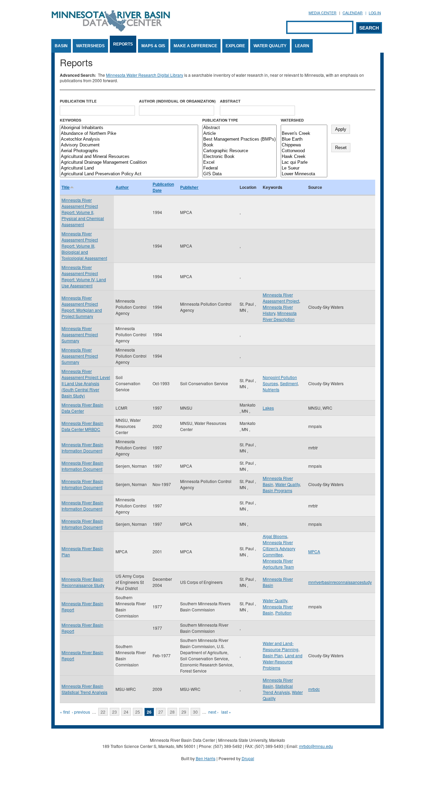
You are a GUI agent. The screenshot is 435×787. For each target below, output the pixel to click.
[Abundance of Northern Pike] (129, 134)
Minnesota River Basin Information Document (82, 447)
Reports (123, 44)
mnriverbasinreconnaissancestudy (340, 582)
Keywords (70, 120)
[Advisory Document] (129, 145)
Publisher (189, 187)
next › (213, 712)
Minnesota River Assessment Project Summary (80, 334)
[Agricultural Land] (129, 168)
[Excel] (239, 162)
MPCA (314, 551)
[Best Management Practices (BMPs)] (239, 139)
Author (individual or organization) (177, 101)
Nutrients (271, 389)
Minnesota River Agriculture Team (278, 564)
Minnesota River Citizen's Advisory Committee (279, 548)
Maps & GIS (153, 45)
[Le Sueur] (304, 168)
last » (226, 712)
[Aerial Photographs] (129, 151)
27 (160, 712)
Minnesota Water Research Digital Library (144, 75)
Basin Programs (277, 490)
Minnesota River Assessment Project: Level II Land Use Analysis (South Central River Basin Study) (86, 383)
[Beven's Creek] (304, 134)
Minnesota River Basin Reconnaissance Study (83, 582)
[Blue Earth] (304, 139)
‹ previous (81, 712)
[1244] (304, 128)
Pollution (283, 612)
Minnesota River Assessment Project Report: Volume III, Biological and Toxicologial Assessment (84, 246)
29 (183, 712)
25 (137, 712)
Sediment (289, 383)
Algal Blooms (275, 536)
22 (103, 712)
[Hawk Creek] (304, 157)
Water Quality (270, 45)
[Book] (239, 145)
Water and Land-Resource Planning (280, 646)
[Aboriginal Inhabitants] (129, 128)
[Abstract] (239, 128)
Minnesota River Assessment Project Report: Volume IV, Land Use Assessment (84, 276)
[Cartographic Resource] (239, 151)
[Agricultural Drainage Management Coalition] (129, 162)
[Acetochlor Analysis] (129, 139)
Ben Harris (205, 758)
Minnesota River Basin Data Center (82, 408)
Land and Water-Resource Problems (282, 661)
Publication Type (220, 120)
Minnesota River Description (280, 316)
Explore (235, 45)
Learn (302, 45)
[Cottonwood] (304, 151)
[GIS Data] (239, 174)
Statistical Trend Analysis (278, 689)
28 (172, 712)
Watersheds (90, 45)
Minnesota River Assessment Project (281, 298)
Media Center (322, 12)
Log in (375, 12)
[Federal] (239, 168)
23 (114, 712)
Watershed (292, 120)
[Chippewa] (304, 145)
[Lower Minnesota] (304, 174)
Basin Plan (273, 655)
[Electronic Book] (239, 157)
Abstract (230, 101)
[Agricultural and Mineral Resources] (129, 157)
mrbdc (314, 689)
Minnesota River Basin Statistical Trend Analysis (84, 689)
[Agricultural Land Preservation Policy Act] (129, 174)
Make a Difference (195, 45)
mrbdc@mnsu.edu (316, 746)
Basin (61, 45)
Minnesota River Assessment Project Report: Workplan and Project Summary (82, 307)
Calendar (353, 12)
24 (126, 712)
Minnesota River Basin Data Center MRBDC (82, 426)
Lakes (268, 408)
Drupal (248, 758)
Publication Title (78, 101)
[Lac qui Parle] (304, 162)
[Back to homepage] (110, 30)
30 (195, 712)
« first (65, 712)
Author (122, 187)
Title (66, 187)
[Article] (239, 134)
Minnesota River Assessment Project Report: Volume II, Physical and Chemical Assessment (83, 212)
